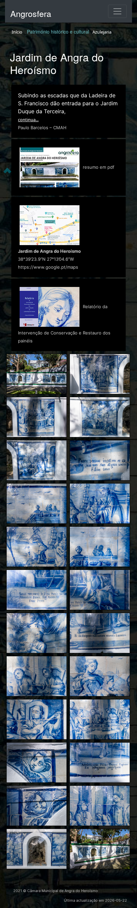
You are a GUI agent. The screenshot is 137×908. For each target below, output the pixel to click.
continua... (28, 120)
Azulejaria (101, 32)
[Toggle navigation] (117, 11)
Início (17, 32)
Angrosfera (30, 13)
